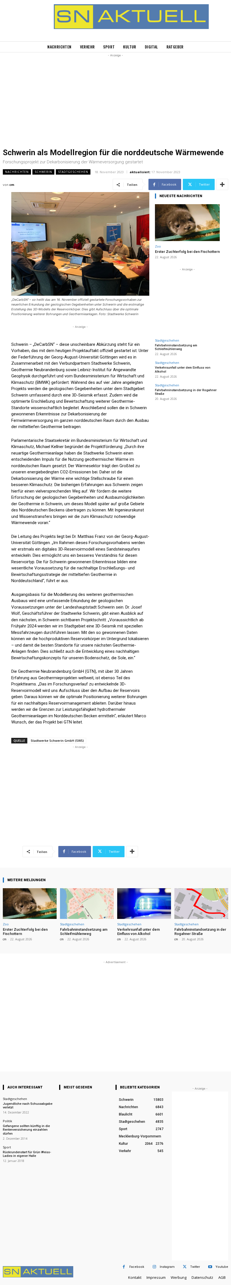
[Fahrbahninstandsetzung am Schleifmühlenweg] (87, 903)
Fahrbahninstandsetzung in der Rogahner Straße (186, 392)
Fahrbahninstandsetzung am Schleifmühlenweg (176, 347)
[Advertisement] (115, 97)
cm (11, 184)
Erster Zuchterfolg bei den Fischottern (187, 252)
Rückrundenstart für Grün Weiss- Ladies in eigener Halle (27, 1154)
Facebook (136, 1267)
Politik (7, 1121)
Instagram (167, 1267)
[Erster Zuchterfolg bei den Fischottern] (187, 222)
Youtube (222, 1267)
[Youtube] (210, 1267)
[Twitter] (185, 1267)
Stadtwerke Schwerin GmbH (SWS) (57, 740)
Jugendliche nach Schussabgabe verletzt (27, 1105)
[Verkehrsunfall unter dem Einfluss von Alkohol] (144, 903)
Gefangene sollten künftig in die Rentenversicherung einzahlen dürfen (26, 1129)
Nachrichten (17, 172)
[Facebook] (124, 1267)
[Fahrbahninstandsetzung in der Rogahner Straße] (201, 903)
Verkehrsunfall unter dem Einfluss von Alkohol (138, 931)
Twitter (195, 1267)
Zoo (158, 246)
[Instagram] (154, 1267)
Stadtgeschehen (73, 172)
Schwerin (43, 172)
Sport (7, 1147)
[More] (222, 184)
